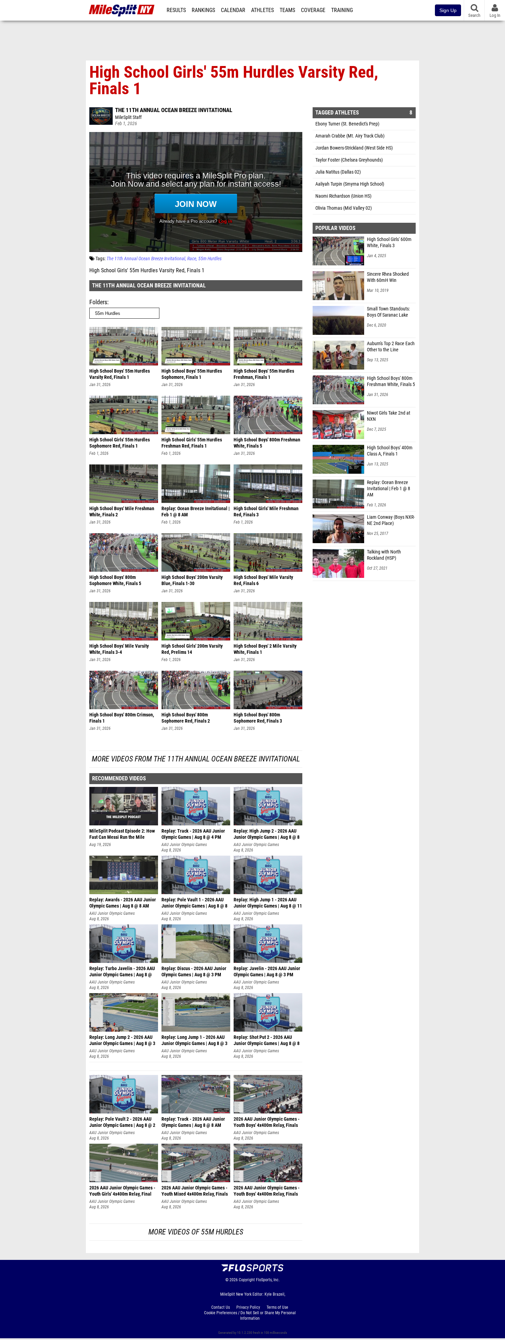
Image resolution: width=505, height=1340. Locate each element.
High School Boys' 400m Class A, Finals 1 (390, 451)
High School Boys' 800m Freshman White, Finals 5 (391, 381)
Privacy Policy (248, 1307)
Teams (287, 10)
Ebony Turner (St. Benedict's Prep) (347, 124)
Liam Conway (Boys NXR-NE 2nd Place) (391, 520)
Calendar (233, 10)
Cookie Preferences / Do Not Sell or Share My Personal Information (250, 1315)
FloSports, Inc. (268, 1279)
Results (176, 10)
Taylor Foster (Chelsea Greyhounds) (349, 160)
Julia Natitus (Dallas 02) (338, 172)
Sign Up (448, 10)
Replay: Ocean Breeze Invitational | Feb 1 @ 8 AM (388, 489)
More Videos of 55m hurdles (195, 1232)
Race (191, 259)
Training (342, 10)
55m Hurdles (210, 259)
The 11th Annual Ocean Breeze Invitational (173, 110)
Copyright (247, 1279)
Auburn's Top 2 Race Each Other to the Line (391, 347)
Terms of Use (277, 1307)
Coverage (313, 10)
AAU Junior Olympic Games (184, 844)
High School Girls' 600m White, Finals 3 (389, 243)
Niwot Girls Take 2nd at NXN (388, 416)
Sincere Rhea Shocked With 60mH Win (388, 277)
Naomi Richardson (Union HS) (343, 196)
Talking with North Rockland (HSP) (384, 555)
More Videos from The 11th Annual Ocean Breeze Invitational (196, 759)
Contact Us (220, 1307)
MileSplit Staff (128, 117)
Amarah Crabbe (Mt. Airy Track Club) (349, 136)
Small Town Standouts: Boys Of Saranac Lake (388, 312)
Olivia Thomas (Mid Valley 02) (343, 208)
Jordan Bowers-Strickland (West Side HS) (354, 148)
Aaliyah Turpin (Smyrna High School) (349, 184)
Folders (98, 302)
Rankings (203, 10)
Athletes (262, 10)
